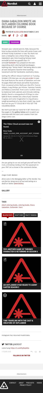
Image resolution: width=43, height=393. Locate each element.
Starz (21, 207)
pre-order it (30, 78)
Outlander (12, 63)
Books (5, 42)
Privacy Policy (25, 385)
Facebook (13, 35)
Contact (12, 383)
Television (15, 42)
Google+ (17, 35)
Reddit (21, 35)
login (35, 4)
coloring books (23, 205)
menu (40, 4)
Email (25, 35)
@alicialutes (18, 183)
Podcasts (30, 383)
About (21, 383)
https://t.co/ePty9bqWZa (20, 348)
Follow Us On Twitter (21, 356)
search (29, 4)
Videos (39, 383)
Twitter (9, 35)
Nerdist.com (4, 385)
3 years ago (6, 352)
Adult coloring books (9, 205)
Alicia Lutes (18, 32)
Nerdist (9, 4)
